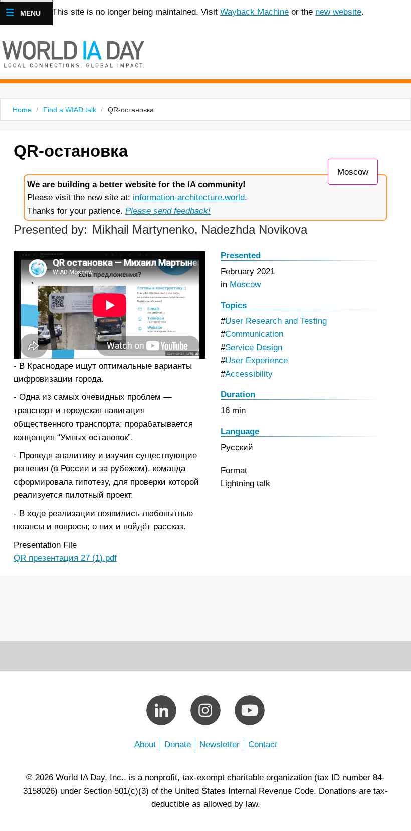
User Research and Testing (276, 320)
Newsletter (219, 744)
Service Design (253, 347)
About (145, 744)
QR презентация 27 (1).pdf (65, 557)
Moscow (352, 171)
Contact (262, 744)
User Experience (256, 360)
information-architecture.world (189, 197)
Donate (177, 744)
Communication (254, 333)
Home (22, 110)
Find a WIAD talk (69, 110)
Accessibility (249, 373)
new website (338, 11)
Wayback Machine (254, 11)
